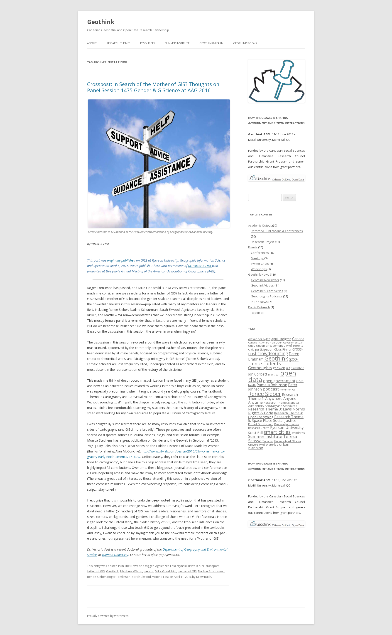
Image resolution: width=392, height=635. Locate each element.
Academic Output (260, 225)
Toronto (267, 441)
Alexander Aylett (259, 339)
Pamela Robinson (272, 384)
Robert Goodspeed (260, 424)
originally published (121, 260)
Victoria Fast (160, 577)
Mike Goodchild (165, 571)
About (92, 43)
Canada (298, 338)
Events (252, 247)
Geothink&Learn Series (267, 291)
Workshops (259, 269)
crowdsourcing (272, 353)
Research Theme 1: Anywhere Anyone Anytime (273, 398)
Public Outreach (259, 307)
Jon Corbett (257, 374)
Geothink (100, 22)
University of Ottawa (287, 441)
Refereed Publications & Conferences (277, 231)
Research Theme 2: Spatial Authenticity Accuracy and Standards (273, 404)
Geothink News (258, 274)
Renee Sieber (96, 577)
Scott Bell (255, 432)
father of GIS (96, 571)
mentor (149, 571)
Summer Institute (177, 43)
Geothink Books (245, 43)
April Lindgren (281, 339)
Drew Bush (203, 577)
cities (251, 345)
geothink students (273, 361)
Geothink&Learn (211, 43)
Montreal (273, 374)
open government (279, 380)
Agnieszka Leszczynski (171, 566)
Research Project (262, 242)
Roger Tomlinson (118, 577)
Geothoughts (260, 367)
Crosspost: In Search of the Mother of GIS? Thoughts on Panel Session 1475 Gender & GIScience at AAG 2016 (153, 87)
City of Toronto (293, 346)
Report (255, 313)
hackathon (297, 368)
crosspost (212, 566)
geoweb (279, 368)
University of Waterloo (263, 444)
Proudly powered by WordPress (107, 616)
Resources (147, 43)
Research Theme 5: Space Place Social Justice (276, 418)
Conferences (260, 253)
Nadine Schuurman (211, 571)
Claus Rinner (283, 349)
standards (298, 433)
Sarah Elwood (141, 577)
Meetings (257, 258)
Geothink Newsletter (265, 280)
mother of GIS (187, 571)
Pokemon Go (288, 389)
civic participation (260, 349)
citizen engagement (269, 345)
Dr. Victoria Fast (200, 266)
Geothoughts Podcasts (266, 296)
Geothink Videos (262, 285)
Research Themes (118, 43)
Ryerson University (115, 555)
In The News (129, 566)
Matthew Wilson (131, 571)
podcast (271, 389)
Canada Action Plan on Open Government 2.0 (275, 342)
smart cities (277, 432)
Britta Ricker (196, 566)
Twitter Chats (260, 264)
